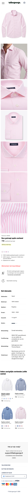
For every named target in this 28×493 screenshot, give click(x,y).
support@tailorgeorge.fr (14, 453)
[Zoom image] (25, 10)
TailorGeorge (5, 465)
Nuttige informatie (7, 469)
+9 (12, 398)
